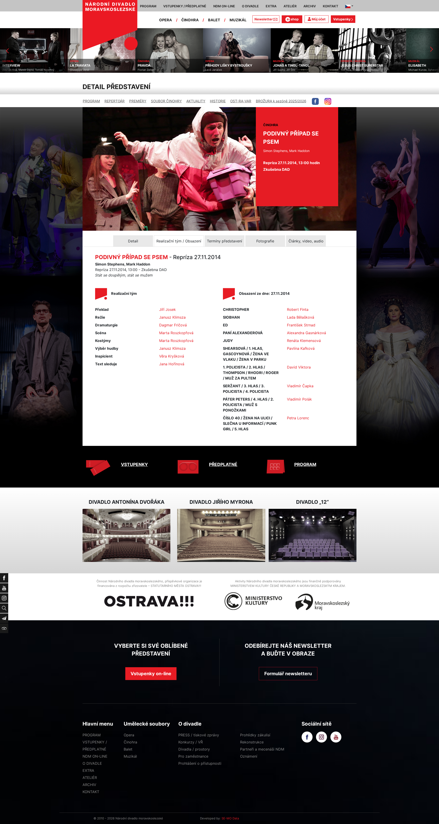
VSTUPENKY (134, 464)
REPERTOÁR (114, 101)
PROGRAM (91, 101)
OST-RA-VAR (240, 101)
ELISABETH (349, 65)
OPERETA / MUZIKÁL (285, 61)
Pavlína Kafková (301, 348)
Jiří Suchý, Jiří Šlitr (216, 69)
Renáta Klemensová (304, 340)
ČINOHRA (190, 20)
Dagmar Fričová (173, 325)
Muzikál (130, 756)
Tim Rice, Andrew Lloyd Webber (292, 69)
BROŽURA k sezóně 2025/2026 (281, 101)
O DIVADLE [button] (250, 6)
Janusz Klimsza (172, 317)
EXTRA (88, 770)
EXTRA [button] (271, 6)
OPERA (165, 20)
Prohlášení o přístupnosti (199, 763)
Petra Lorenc (298, 418)
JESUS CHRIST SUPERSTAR (294, 65)
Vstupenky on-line (151, 673)
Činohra (130, 742)
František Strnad (301, 325)
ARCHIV (89, 784)
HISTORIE (218, 101)
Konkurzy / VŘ (190, 742)
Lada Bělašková (300, 317)
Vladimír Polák (299, 399)
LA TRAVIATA (12, 65)
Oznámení (248, 756)
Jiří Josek (167, 309)
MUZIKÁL (238, 20)
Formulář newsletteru (288, 673)
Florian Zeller (78, 69)
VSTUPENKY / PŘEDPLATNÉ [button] (184, 6)
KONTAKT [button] (330, 6)
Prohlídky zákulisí (255, 735)
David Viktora (299, 367)
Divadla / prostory (194, 749)
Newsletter (263, 19)
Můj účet (318, 19)
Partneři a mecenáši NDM (262, 749)
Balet (128, 749)
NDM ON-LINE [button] (224, 6)
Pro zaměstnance (193, 756)
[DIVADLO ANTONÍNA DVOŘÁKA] (126, 535)
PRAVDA (76, 65)
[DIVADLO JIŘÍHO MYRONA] (221, 535)
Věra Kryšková (171, 356)
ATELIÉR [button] (290, 6)
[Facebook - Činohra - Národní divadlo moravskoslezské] (315, 101)
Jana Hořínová (171, 364)
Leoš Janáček (146, 69)
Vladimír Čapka (300, 386)
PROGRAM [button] (148, 6)
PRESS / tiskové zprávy (198, 735)
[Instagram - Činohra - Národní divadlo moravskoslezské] (327, 101)
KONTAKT (91, 791)
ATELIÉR (90, 777)
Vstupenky (342, 19)
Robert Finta (297, 309)
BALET (214, 20)
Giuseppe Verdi (11, 69)
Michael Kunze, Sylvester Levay (360, 69)
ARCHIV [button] (309, 6)
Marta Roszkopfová (176, 333)
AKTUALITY (195, 101)
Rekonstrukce (252, 742)
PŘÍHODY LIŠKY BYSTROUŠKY (161, 65)
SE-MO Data (230, 818)
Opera (129, 735)
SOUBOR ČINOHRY (166, 101)
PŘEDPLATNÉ (223, 464)
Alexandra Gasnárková (306, 333)
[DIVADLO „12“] (312, 535)
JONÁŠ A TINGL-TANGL (223, 65)
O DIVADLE (92, 763)
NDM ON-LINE (95, 756)
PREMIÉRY (137, 101)
